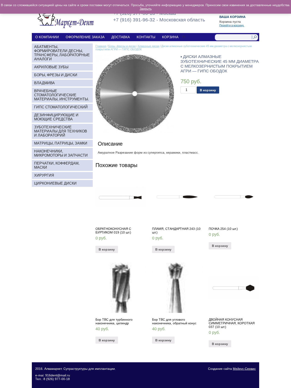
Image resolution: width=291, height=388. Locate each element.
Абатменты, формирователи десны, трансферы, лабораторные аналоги (62, 53)
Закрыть (146, 8)
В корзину (208, 90)
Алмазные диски (148, 46)
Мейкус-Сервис (244, 368)
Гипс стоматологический (61, 107)
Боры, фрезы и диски (122, 46)
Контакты (146, 37)
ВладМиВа (44, 83)
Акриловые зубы (51, 67)
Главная (100, 46)
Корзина (170, 37)
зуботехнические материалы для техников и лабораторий (60, 131)
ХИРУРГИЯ (44, 175)
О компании (47, 37)
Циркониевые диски (55, 183)
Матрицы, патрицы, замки (60, 143)
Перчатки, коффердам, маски (56, 165)
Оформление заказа (85, 37)
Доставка (120, 37)
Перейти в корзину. (231, 25)
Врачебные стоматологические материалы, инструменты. (61, 95)
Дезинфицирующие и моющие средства (56, 117)
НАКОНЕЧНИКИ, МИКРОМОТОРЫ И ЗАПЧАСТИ (61, 153)
